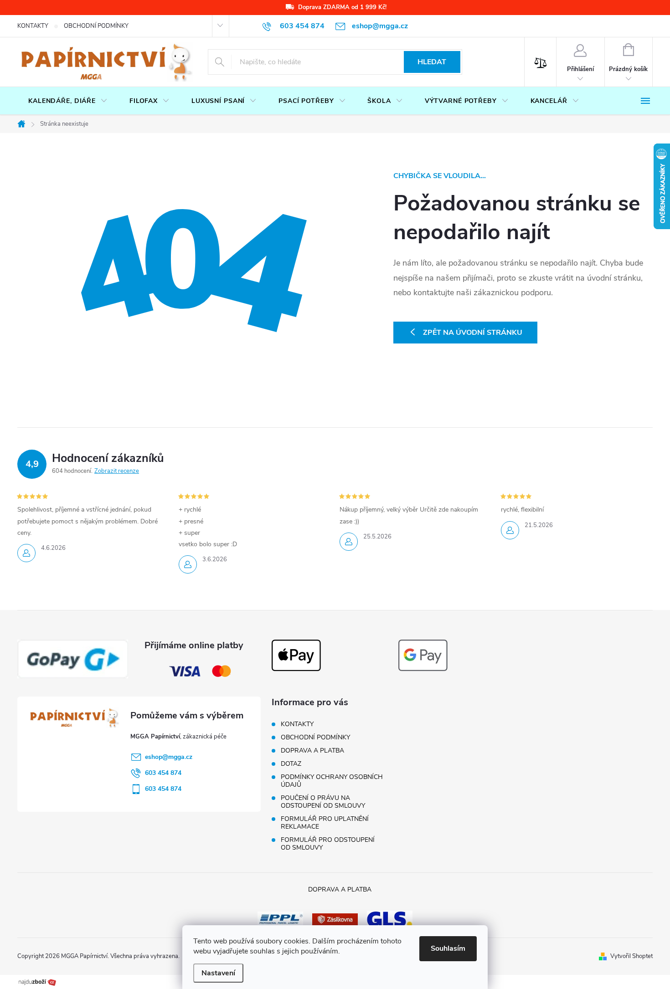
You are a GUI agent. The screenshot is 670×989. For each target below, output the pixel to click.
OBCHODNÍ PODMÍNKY (96, 26)
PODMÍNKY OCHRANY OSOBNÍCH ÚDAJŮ (332, 781)
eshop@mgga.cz (168, 757)
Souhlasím (448, 948)
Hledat (431, 62)
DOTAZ (291, 763)
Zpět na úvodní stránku (472, 333)
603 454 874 (163, 773)
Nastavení (218, 973)
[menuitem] (68, 101)
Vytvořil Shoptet (631, 956)
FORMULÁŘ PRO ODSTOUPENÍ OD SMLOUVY (328, 843)
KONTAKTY (32, 26)
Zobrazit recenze (116, 471)
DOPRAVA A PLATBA (312, 750)
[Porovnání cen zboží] (37, 981)
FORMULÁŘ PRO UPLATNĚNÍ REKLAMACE (325, 823)
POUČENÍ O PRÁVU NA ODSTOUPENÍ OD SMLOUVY (323, 802)
